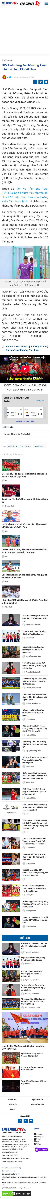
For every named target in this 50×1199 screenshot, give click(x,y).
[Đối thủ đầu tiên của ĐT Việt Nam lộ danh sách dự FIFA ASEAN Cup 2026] (11, 465)
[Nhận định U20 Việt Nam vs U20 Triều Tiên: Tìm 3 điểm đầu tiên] (11, 591)
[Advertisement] (25, 30)
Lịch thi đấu (37, 1100)
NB (6, 481)
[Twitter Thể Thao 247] (26, 1121)
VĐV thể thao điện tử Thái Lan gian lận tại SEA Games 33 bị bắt (35, 618)
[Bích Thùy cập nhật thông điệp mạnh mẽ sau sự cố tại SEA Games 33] (11, 794)
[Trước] (5, 413)
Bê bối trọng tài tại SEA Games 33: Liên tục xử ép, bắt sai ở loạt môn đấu (35, 872)
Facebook (39, 1137)
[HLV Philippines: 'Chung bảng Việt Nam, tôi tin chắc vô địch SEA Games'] (11, 906)
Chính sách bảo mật (8, 1171)
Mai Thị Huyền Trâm (33, 688)
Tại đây (18, 1174)
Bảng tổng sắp (37, 1105)
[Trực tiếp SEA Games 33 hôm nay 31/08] (11, 1086)
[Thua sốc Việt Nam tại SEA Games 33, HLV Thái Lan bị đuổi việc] (11, 859)
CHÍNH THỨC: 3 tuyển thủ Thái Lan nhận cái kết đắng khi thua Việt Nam (34, 888)
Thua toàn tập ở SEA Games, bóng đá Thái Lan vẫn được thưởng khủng (34, 681)
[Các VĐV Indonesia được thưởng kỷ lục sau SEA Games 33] (11, 652)
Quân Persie (30, 848)
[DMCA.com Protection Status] (17, 1194)
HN (27, 832)
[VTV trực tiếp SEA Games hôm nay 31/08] (11, 1072)
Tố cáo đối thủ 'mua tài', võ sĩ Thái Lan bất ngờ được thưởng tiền (34, 760)
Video (12, 1109)
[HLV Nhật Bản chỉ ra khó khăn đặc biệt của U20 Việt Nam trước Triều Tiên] (11, 516)
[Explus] (25, 431)
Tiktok (38, 1144)
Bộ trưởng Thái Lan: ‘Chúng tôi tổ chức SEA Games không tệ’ (35, 744)
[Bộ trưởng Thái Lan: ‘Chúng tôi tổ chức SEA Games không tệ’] (11, 746)
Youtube (39, 1134)
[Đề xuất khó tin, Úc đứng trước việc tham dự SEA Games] (11, 715)
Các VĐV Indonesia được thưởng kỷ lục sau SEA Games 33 (33, 650)
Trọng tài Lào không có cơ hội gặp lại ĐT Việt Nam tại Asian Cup (35, 920)
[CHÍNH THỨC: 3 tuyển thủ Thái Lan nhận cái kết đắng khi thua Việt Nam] (11, 890)
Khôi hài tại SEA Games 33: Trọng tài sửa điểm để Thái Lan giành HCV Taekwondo (34, 841)
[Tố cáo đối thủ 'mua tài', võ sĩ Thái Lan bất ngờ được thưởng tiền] (11, 762)
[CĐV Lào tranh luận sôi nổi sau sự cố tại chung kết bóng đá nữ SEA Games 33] (11, 731)
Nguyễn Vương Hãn (33, 656)
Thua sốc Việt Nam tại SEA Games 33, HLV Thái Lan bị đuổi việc (33, 857)
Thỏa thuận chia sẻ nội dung (11, 1168)
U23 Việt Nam (26, 446)
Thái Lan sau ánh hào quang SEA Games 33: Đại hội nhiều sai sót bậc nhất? (34, 807)
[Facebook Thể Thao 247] (20, 1121)
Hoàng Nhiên (10, 506)
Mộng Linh (30, 767)
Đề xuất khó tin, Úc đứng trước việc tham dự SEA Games (33, 713)
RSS (37, 1141)
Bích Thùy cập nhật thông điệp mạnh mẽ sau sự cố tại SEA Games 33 (34, 791)
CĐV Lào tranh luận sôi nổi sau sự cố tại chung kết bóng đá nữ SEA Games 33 (34, 728)
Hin (6, 531)
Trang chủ (12, 1100)
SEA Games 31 (39, 446)
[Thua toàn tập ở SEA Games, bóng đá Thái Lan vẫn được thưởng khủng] (11, 683)
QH (6, 556)
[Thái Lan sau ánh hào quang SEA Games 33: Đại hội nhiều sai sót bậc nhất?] (11, 809)
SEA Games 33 (7, 60)
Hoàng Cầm (30, 719)
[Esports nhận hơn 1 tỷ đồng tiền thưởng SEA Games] (11, 636)
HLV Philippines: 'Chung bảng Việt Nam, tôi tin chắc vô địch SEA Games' (35, 904)
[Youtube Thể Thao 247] (31, 1121)
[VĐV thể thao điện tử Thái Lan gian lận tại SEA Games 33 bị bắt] (11, 620)
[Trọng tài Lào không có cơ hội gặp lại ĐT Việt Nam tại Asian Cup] (11, 922)
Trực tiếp (12, 1105)
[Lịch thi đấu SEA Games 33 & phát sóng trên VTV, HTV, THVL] (25, 1028)
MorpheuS (30, 638)
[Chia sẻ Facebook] (35, 82)
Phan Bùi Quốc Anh (33, 625)
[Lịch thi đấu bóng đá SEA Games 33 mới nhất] (11, 1058)
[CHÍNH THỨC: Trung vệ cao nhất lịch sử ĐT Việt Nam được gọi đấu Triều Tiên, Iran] (11, 541)
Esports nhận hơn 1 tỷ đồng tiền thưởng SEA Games (33, 958)
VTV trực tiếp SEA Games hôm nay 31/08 (32, 1068)
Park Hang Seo (13, 446)
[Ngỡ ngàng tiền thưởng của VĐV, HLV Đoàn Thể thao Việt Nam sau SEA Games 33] (11, 778)
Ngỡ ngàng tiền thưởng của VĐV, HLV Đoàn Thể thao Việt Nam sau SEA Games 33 (34, 776)
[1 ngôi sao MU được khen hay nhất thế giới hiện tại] (11, 491)
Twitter (38, 1139)
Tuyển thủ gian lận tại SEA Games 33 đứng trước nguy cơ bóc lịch (34, 665)
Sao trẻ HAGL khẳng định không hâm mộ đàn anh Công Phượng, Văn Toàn (27, 348)
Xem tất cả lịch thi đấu (25, 421)
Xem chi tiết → (41, 401)
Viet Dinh (8, 607)
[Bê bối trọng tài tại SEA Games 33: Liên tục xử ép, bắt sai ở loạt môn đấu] (11, 875)
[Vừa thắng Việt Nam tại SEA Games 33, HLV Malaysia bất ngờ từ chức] (11, 699)
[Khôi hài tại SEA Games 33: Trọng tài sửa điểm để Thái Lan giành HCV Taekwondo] (11, 843)
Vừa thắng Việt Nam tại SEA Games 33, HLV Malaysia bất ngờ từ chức (34, 697)
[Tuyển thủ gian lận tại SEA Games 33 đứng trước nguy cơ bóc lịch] (11, 668)
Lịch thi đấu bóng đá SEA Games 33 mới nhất (32, 1054)
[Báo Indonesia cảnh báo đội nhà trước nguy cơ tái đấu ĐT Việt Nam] (11, 566)
